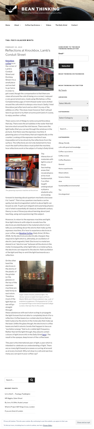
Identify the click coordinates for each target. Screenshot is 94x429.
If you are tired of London (14, 411)
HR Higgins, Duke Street (13, 398)
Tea (60, 190)
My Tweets (63, 90)
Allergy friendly (64, 143)
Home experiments (66, 168)
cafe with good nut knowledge (69, 147)
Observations (63, 173)
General (61, 164)
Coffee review (64, 156)
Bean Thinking (41, 9)
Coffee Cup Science (32, 25)
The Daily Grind (61, 25)
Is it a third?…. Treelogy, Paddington (17, 394)
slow (60, 181)
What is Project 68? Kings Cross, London (20, 407)
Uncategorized (64, 194)
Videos (48, 25)
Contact (74, 25)
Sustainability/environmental (69, 186)
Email (61, 53)
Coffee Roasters (64, 160)
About (16, 25)
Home (8, 25)
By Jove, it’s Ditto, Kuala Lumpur (16, 402)
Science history (64, 177)
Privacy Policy (47, 425)
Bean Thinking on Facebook (71, 74)
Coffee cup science (66, 151)
